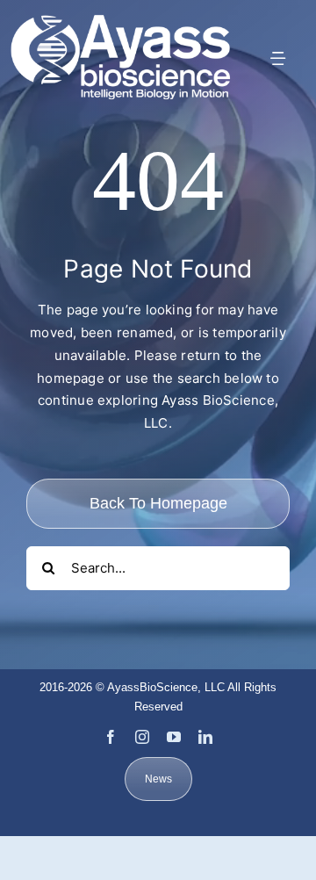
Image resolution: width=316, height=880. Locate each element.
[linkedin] (205, 737)
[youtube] (174, 737)
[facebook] (111, 737)
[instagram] (142, 737)
